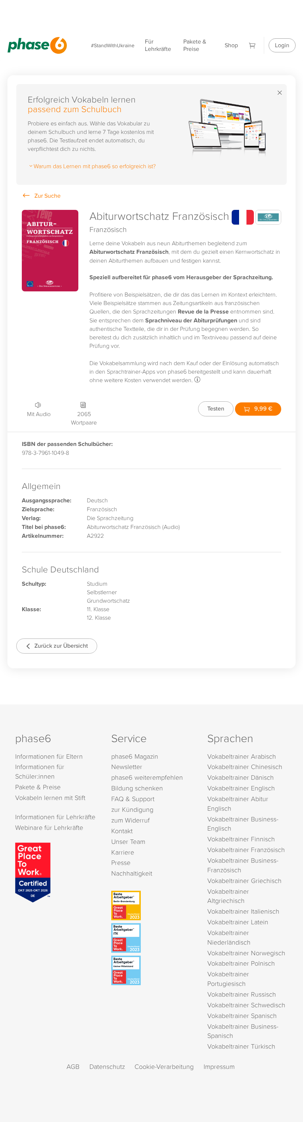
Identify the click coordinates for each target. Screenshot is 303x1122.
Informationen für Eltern (49, 756)
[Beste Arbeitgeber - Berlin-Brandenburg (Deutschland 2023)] (152, 905)
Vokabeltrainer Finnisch (241, 839)
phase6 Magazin (134, 756)
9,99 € (262, 408)
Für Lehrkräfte (158, 45)
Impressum (219, 1066)
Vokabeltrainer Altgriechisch (228, 896)
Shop (231, 45)
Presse (120, 862)
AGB (73, 1066)
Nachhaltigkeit (131, 873)
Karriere (122, 852)
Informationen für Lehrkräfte (55, 816)
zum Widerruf (130, 820)
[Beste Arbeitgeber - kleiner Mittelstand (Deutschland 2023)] (152, 970)
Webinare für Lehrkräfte (49, 827)
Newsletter (126, 766)
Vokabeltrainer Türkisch (241, 1046)
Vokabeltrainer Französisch (246, 849)
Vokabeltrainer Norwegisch (246, 952)
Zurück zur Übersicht (60, 645)
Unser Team (128, 841)
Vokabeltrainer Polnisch (241, 963)
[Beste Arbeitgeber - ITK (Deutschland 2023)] (152, 938)
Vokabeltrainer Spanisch (242, 1015)
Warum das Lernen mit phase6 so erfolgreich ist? (95, 166)
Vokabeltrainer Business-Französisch (242, 865)
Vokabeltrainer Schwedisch (246, 1005)
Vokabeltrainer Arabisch (241, 756)
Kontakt (122, 830)
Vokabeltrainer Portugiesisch (228, 978)
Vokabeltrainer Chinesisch (244, 766)
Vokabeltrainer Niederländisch (229, 937)
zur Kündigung (132, 809)
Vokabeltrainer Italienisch (243, 911)
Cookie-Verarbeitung (164, 1066)
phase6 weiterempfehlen (147, 777)
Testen (215, 408)
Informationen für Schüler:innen (39, 771)
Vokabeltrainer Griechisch (244, 880)
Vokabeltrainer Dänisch (240, 777)
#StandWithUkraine (113, 45)
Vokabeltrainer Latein (237, 922)
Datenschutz (107, 1066)
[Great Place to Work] (33, 872)
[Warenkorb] (252, 45)
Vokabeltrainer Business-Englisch (242, 823)
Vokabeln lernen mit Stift (50, 797)
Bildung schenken (137, 788)
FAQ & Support (132, 798)
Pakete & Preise (194, 45)
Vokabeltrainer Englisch (241, 788)
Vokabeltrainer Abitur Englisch (237, 803)
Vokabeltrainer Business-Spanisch (242, 1031)
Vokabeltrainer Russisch (241, 994)
